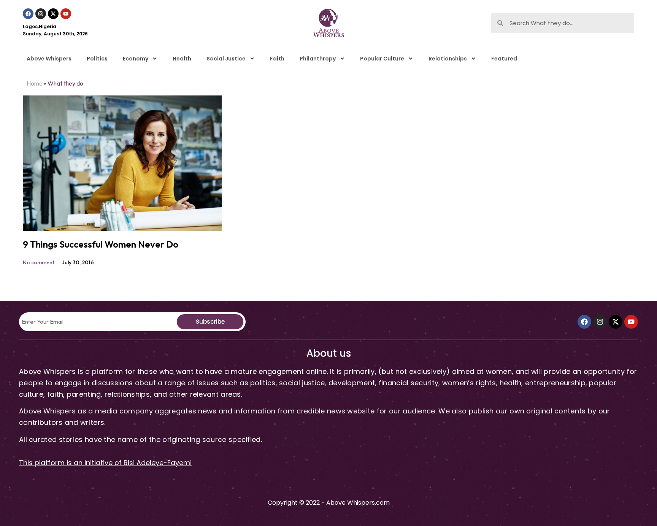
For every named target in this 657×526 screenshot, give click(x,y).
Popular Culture (382, 58)
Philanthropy (318, 58)
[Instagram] (40, 13)
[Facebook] (28, 13)
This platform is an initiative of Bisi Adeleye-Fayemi (105, 462)
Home (35, 83)
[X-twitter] (53, 13)
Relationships (447, 58)
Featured (504, 58)
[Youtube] (65, 13)
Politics (97, 58)
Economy (135, 58)
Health (182, 58)
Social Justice (226, 58)
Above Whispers (49, 58)
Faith (277, 58)
